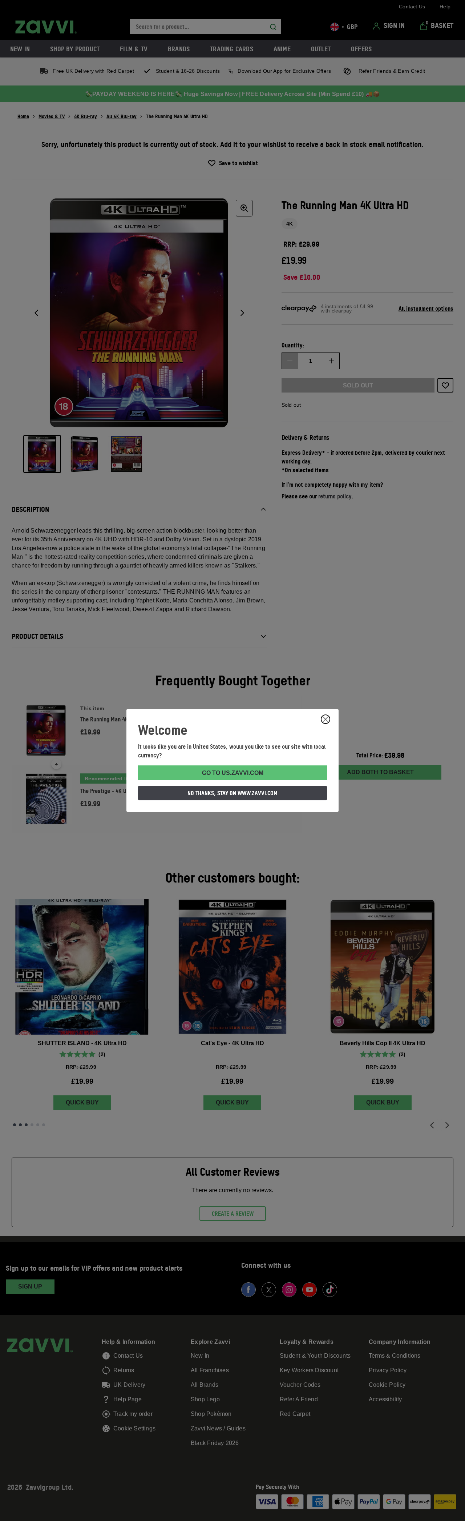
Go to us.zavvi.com (232, 773)
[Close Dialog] (325, 719)
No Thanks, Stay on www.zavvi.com (232, 793)
